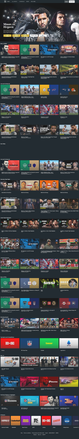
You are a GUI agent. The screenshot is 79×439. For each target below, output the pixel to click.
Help (22, 433)
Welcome (33, 1)
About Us (39, 434)
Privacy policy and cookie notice (38, 433)
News (27, 1)
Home (8, 1)
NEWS (57, 433)
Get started (72, 1)
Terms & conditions (27, 433)
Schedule (22, 1)
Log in (66, 1)
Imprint (46, 433)
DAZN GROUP (52, 433)
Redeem (35, 434)
